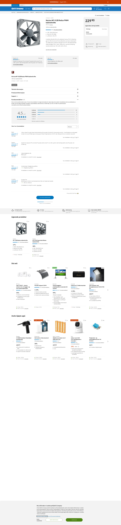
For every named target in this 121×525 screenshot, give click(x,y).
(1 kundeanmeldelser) (64, 290)
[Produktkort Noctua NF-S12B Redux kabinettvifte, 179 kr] (21, 229)
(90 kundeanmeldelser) (57, 342)
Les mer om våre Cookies (42, 516)
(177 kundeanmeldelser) (20, 342)
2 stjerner (34, 116)
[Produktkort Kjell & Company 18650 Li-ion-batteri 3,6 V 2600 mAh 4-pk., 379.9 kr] (60, 327)
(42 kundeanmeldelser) (43, 243)
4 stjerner (34, 112)
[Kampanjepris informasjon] (78, 346)
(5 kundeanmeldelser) (27, 290)
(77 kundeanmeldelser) (75, 344)
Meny (29, 8)
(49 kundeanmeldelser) (75, 288)
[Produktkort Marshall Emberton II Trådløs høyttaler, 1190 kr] (78, 274)
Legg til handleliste (100, 15)
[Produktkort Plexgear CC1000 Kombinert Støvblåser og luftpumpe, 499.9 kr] (24, 327)
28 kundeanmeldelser (57, 29)
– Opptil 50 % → (59, 2)
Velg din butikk (89, 33)
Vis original (39, 157)
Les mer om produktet (51, 49)
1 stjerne (34, 118)
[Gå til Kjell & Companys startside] (17, 9)
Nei (76, 137)
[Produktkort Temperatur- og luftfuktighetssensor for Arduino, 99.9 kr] (97, 327)
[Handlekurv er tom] (108, 8)
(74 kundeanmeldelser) (93, 291)
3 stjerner (34, 114)
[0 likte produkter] (105, 8)
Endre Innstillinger (39, 520)
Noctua (51, 24)
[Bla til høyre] (108, 290)
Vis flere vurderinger (45, 197)
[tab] (15, 5)
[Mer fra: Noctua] (12, 73)
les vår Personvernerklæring (54, 516)
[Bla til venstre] (13, 290)
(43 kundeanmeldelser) (24, 242)
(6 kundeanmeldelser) (45, 287)
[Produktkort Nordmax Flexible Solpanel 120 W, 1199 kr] (42, 274)
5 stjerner (34, 110)
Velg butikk (41, 256)
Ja (73, 137)
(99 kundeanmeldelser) (39, 341)
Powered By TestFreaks (72, 193)
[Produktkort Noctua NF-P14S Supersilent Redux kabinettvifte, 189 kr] (41, 229)
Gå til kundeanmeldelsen (18, 64)
